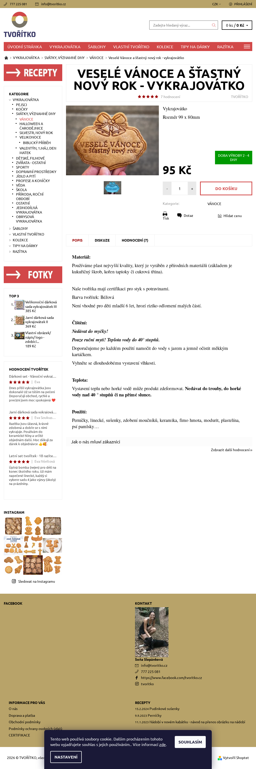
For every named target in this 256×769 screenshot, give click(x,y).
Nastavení (66, 756)
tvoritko (147, 683)
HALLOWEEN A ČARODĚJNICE (31, 125)
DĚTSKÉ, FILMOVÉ (30, 158)
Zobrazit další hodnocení (230, 449)
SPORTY (22, 167)
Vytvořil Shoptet (236, 757)
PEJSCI (21, 104)
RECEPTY (142, 702)
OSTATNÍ (23, 203)
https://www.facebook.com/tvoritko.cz (171, 677)
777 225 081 (18, 4)
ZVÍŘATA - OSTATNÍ (31, 162)
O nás (13, 708)
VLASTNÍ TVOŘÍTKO (131, 46)
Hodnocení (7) (135, 240)
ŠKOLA (21, 189)
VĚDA (20, 185)
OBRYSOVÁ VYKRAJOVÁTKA (29, 218)
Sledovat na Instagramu (36, 581)
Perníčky (155, 715)
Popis (77, 240)
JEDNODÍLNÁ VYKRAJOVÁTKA (29, 209)
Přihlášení (243, 4)
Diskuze (102, 240)
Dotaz (188, 215)
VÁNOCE (214, 203)
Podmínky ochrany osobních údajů (35, 728)
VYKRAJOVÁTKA (65, 46)
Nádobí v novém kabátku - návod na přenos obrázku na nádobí (197, 721)
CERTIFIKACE (19, 735)
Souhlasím (190, 741)
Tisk (166, 218)
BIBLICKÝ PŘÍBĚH (37, 142)
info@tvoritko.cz (53, 4)
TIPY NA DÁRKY (195, 46)
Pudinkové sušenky (165, 708)
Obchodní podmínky (24, 721)
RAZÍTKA (225, 46)
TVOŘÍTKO (239, 96)
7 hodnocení (170, 96)
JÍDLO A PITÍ (26, 176)
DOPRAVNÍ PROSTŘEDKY (36, 171)
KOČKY (22, 109)
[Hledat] (214, 25)
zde (162, 744)
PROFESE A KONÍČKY (33, 180)
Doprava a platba (22, 715)
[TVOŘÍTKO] (66, 25)
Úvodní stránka (25, 46)
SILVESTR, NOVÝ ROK (36, 132)
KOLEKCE (165, 46)
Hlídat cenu (233, 215)
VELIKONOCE (30, 137)
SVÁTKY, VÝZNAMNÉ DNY (36, 113)
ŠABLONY (97, 46)
